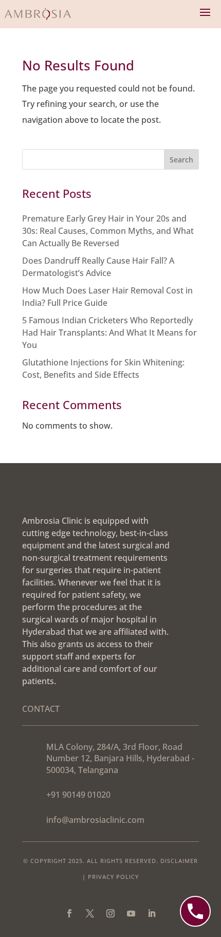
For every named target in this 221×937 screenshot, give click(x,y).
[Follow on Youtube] (131, 913)
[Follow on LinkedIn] (151, 913)
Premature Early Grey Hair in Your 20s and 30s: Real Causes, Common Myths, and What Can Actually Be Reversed (108, 231)
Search (181, 159)
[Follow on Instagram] (110, 913)
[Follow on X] (90, 913)
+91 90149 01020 (78, 794)
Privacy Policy (113, 876)
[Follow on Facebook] (69, 913)
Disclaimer (179, 861)
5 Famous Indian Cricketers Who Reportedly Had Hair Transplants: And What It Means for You (109, 333)
